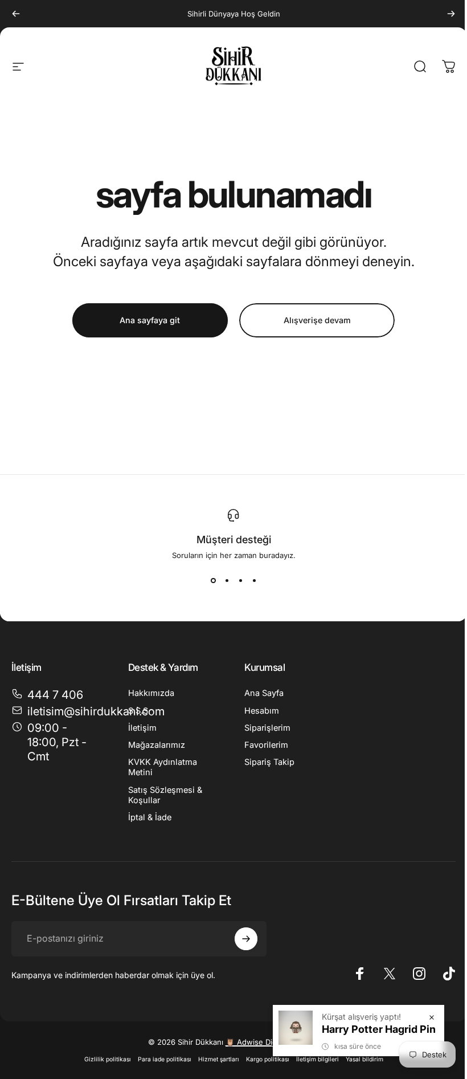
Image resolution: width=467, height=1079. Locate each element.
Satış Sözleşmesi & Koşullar (165, 795)
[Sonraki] (451, 13)
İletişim (142, 728)
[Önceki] (15, 13)
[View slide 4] (254, 580)
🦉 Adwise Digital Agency (270, 1042)
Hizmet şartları (218, 1059)
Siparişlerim (267, 728)
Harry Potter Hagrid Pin (379, 1029)
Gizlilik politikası (107, 1059)
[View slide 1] (213, 580)
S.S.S (138, 711)
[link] (56, 742)
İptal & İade (149, 817)
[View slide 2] (226, 580)
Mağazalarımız (156, 745)
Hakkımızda (151, 693)
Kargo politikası (267, 1059)
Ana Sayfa (264, 693)
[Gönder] (246, 938)
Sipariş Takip (269, 762)
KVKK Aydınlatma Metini (162, 767)
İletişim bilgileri (317, 1059)
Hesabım (261, 711)
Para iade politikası (164, 1059)
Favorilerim (266, 745)
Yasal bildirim (364, 1059)
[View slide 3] (240, 580)
